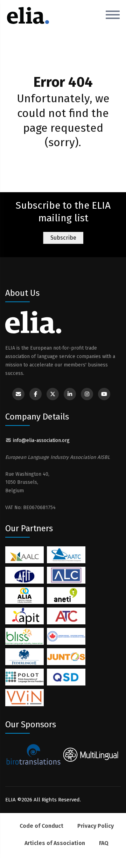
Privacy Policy (95, 826)
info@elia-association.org (41, 440)
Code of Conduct (41, 826)
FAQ (103, 843)
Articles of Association (54, 843)
